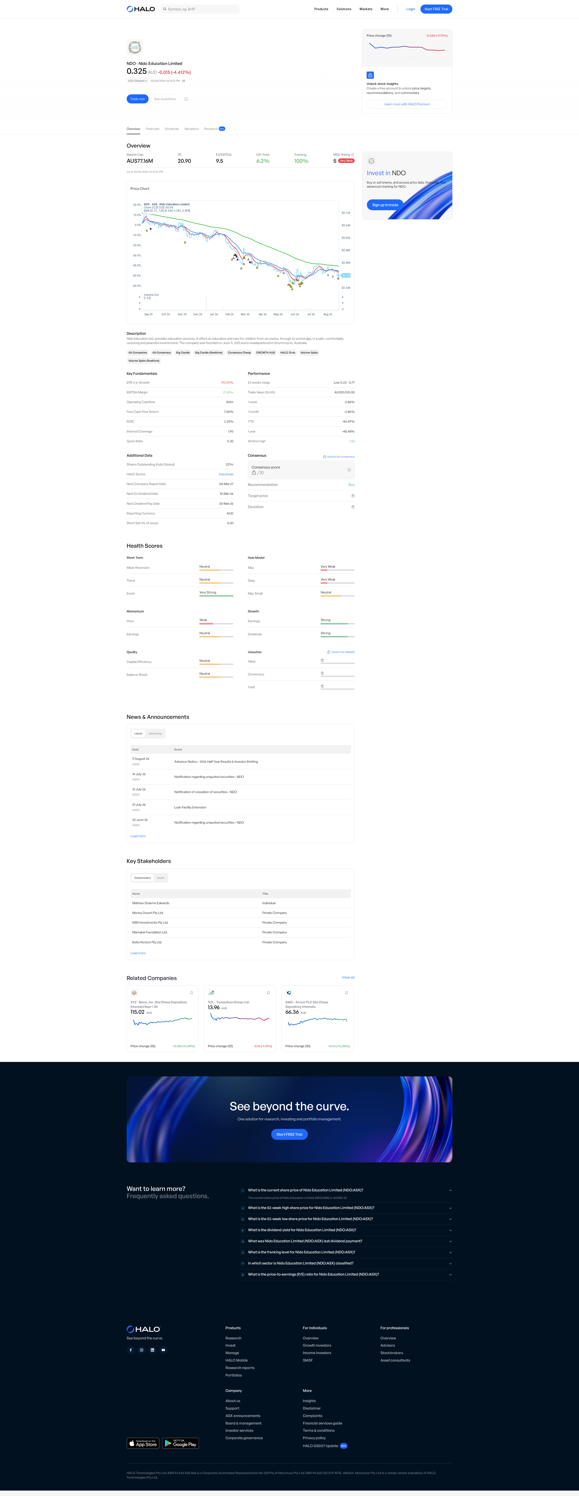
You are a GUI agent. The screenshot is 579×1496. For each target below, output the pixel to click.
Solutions (344, 9)
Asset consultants (395, 1360)
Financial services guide (322, 1423)
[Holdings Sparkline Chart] (407, 51)
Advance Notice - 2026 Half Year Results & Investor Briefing (216, 761)
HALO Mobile (236, 1360)
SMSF (308, 1360)
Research (233, 1338)
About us (232, 1400)
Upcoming (155, 733)
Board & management (243, 1423)
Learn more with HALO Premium (407, 104)
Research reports (239, 1367)
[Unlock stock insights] (370, 75)
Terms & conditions (319, 1430)
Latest (138, 733)
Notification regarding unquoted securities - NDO (209, 777)
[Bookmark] (186, 98)
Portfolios (233, 1375)
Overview (310, 1338)
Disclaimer (312, 1408)
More (385, 9)
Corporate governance (244, 1438)
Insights (309, 1400)
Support (232, 1408)
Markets (366, 9)
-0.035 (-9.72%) (437, 35)
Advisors (387, 1345)
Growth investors (317, 1345)
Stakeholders (142, 877)
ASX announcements (242, 1415)
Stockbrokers (391, 1352)
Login (410, 9)
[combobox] (138, 81)
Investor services (239, 1430)
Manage (232, 1352)
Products (321, 9)
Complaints (312, 1415)
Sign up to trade (385, 205)
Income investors (317, 1352)
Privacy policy (314, 1438)
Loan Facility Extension (190, 807)
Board (160, 877)
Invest (230, 1345)
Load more (138, 836)
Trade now (137, 99)
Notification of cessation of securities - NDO (205, 792)
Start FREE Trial (436, 9)
